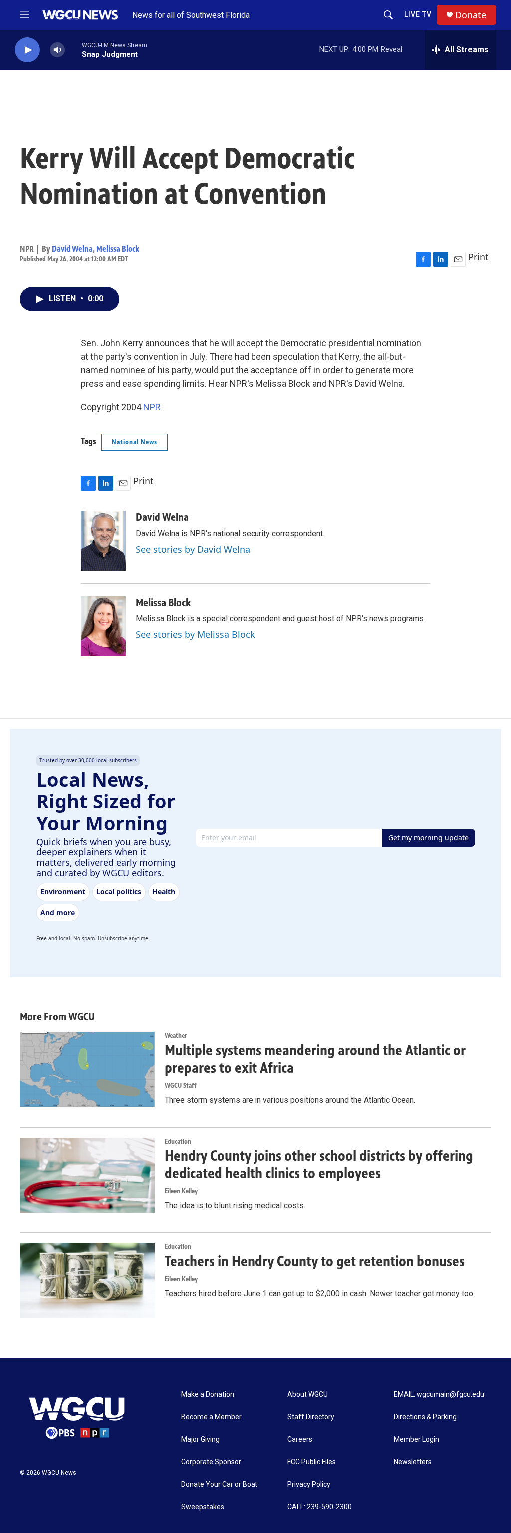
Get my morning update (428, 837)
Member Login (416, 1439)
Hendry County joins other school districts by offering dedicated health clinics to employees (319, 1164)
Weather (176, 1035)
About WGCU (307, 1394)
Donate (470, 15)
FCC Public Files (311, 1462)
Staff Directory (310, 1417)
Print (478, 257)
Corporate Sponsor (211, 1462)
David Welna (72, 249)
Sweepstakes (202, 1507)
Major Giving (200, 1439)
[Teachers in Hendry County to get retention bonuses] (87, 1280)
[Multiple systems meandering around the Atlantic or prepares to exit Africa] (87, 1069)
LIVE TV (418, 14)
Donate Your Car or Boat (219, 1484)
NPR (152, 407)
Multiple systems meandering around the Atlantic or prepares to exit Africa (315, 1059)
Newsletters (413, 1462)
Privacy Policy (308, 1484)
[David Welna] (103, 541)
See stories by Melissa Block (195, 634)
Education (178, 1141)
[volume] (57, 50)
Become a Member (211, 1417)
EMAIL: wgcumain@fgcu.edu (439, 1394)
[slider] (73, 49)
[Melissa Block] (103, 626)
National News (134, 442)
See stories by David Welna (193, 549)
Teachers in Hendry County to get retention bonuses (315, 1261)
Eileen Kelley (181, 1191)
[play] (27, 50)
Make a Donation (207, 1394)
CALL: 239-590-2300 (319, 1507)
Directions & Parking (425, 1417)
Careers (299, 1439)
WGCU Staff (181, 1085)
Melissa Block (117, 249)
